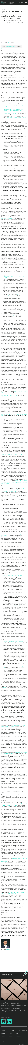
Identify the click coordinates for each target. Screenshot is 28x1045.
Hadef (8, 295)
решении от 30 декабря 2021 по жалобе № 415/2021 (14, 753)
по (8, 575)
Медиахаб (3, 1036)
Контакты (3, 1038)
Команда (3, 1033)
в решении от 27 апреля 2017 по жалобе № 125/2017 (13, 726)
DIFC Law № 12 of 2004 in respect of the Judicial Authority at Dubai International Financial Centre (14, 482)
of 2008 (15, 395)
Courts (20, 462)
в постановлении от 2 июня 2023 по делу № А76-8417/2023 (13, 893)
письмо (11, 335)
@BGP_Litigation (21, 1044)
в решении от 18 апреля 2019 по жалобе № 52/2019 (13, 217)
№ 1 (12, 395)
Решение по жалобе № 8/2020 (10, 666)
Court (18, 391)
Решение (5, 575)
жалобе (11, 575)
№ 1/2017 (15, 575)
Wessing (12, 315)
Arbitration (6, 395)
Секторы (11, 1030)
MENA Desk (18, 1038)
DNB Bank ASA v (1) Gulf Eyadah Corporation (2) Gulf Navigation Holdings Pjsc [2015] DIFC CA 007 (13, 490)
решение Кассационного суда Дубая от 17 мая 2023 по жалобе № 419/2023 (14, 804)
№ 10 (23, 391)
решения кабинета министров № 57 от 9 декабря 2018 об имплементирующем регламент (13, 111)
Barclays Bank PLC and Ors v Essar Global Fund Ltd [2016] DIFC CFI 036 (14, 453)
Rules (23, 462)
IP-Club (2, 1041)
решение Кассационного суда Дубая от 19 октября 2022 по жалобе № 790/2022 (14, 860)
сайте (4, 687)
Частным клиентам (21, 1030)
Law (21, 391)
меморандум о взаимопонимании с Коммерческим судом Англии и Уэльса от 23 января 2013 (14, 414)
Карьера (10, 1036)
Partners (13, 295)
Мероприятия (19, 1036)
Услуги (10, 1033)
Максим (6, 949)
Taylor (8, 315)
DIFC (15, 391)
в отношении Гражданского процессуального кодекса (12, 112)
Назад (2, 9)
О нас (17, 1033)
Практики (3, 1030)
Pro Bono (11, 1038)
